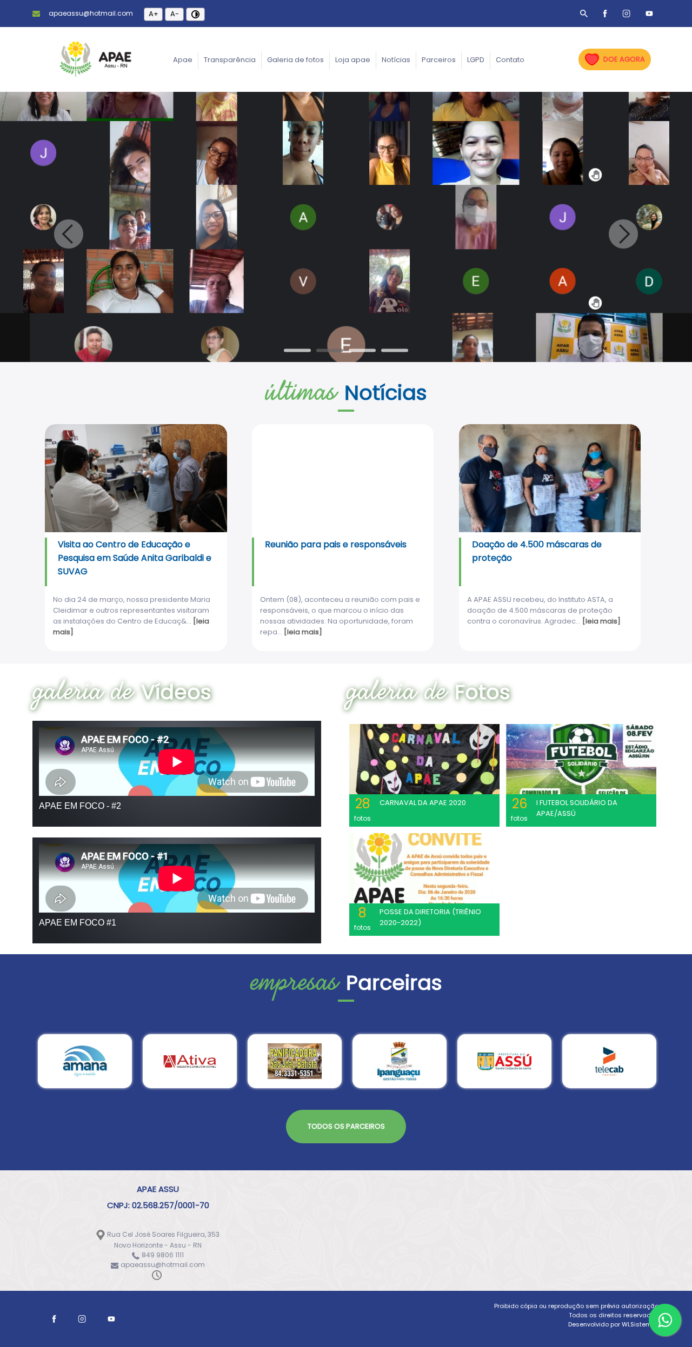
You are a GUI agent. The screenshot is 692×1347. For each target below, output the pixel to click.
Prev (68, 234)
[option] (85, 1061)
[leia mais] (303, 632)
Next (623, 234)
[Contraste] (195, 14)
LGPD (475, 60)
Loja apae (352, 60)
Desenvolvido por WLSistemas (614, 1324)
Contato (510, 60)
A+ (153, 14)
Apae (182, 60)
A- (174, 14)
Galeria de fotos (295, 60)
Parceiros (439, 60)
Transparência (230, 60)
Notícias (396, 60)
